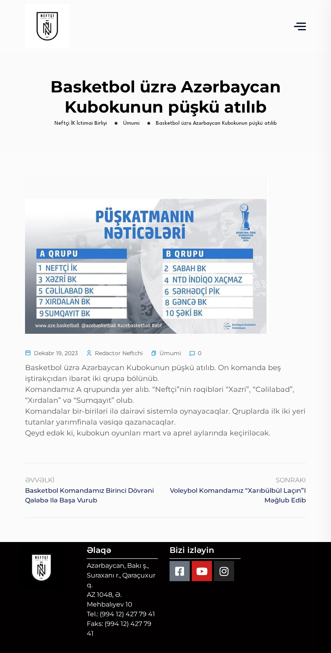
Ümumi (170, 353)
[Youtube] (202, 571)
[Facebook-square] (180, 571)
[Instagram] (224, 571)
